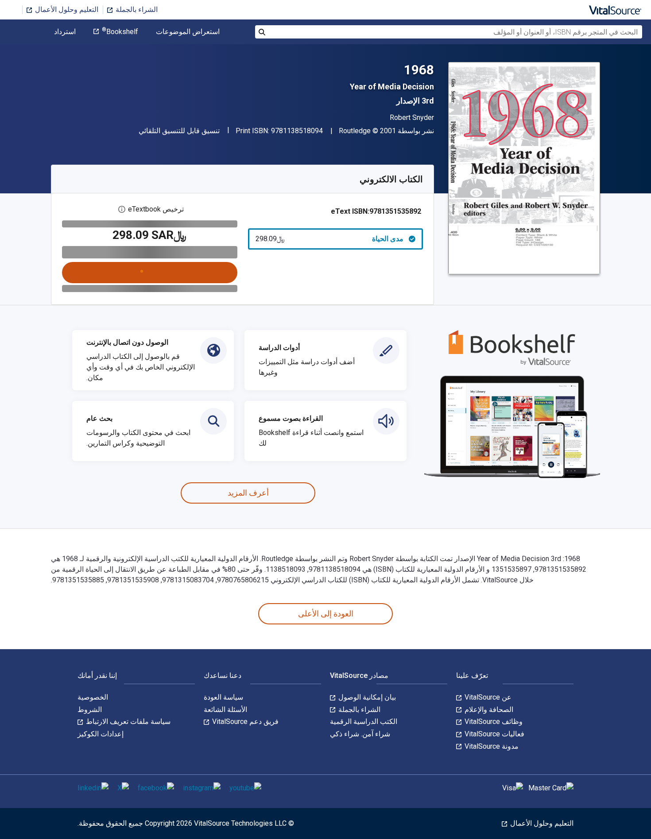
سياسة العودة (223, 697)
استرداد (65, 31)
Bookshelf (120, 31)
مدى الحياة (330, 239)
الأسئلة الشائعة (225, 709)
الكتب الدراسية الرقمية (363, 721)
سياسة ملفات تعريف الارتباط (127, 721)
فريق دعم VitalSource (244, 721)
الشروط (90, 709)
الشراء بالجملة (136, 9)
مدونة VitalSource (491, 746)
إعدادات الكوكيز (101, 734)
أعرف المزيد (248, 492)
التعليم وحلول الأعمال (65, 9)
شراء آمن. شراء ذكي (360, 734)
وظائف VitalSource (493, 721)
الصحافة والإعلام (488, 709)
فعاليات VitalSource (493, 734)
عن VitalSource (487, 697)
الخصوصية (93, 697)
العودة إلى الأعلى (325, 613)
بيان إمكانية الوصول (366, 697)
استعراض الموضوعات (188, 31)
